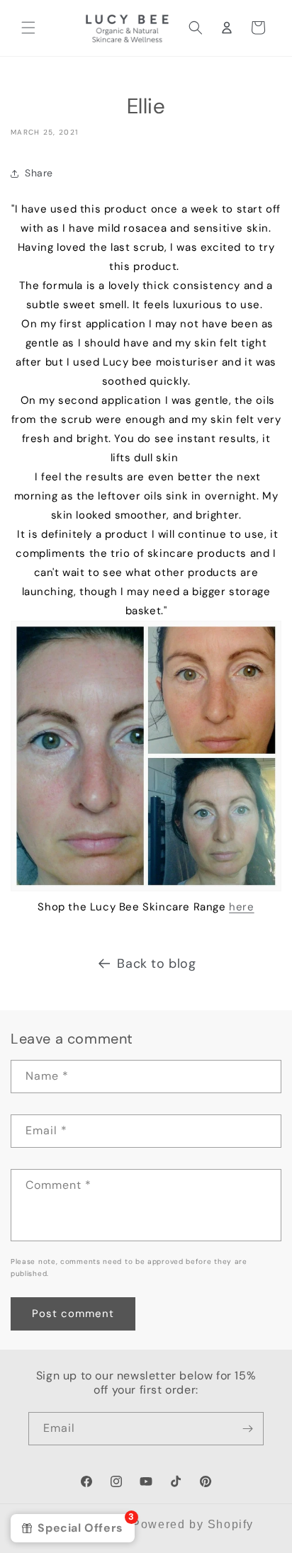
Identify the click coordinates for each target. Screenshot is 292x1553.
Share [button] (39, 172)
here (241, 907)
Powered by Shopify (193, 1524)
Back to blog (156, 963)
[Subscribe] (247, 1428)
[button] (28, 27)
